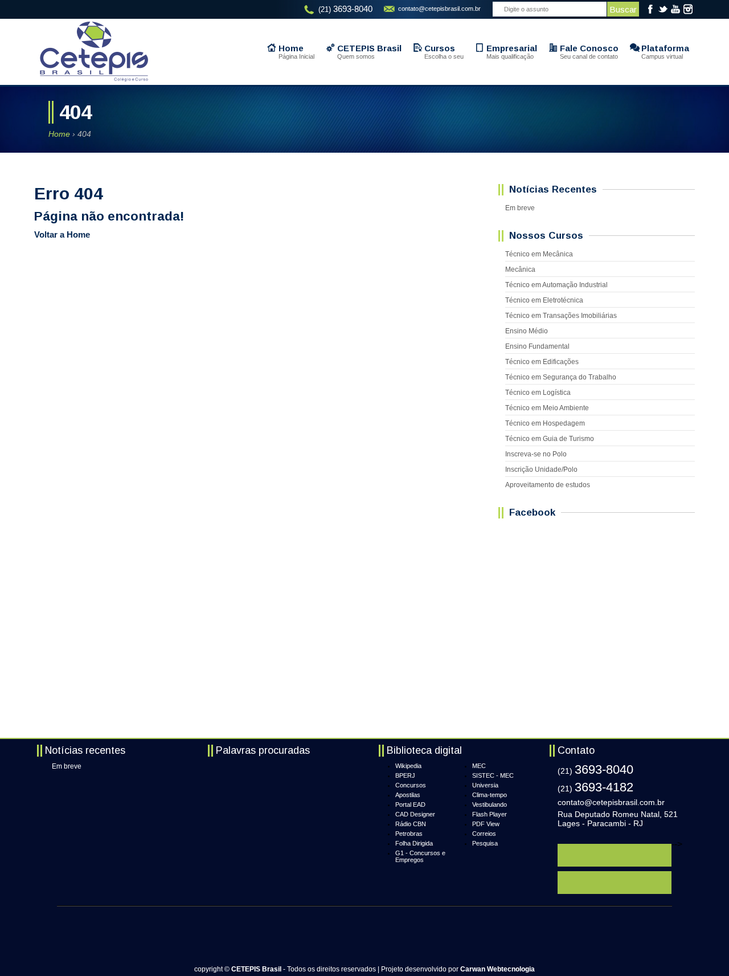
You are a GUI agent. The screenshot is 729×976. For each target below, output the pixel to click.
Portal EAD (410, 804)
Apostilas (407, 794)
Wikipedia (408, 765)
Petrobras (409, 833)
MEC (479, 765)
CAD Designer (415, 814)
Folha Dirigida (414, 843)
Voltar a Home (62, 234)
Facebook (650, 9)
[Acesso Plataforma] (614, 855)
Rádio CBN (410, 823)
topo (674, 953)
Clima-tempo (489, 794)
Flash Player (489, 814)
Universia (485, 785)
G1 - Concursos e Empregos (420, 856)
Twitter (663, 9)
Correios (484, 833)
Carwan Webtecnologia (497, 969)
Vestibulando (489, 804)
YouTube (675, 9)
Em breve (66, 766)
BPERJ (405, 775)
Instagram (688, 9)
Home (59, 133)
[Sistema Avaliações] (614, 882)
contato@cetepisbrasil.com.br (439, 8)
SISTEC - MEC (493, 775)
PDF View (485, 823)
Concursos (410, 785)
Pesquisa (485, 843)
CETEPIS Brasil (94, 51)
